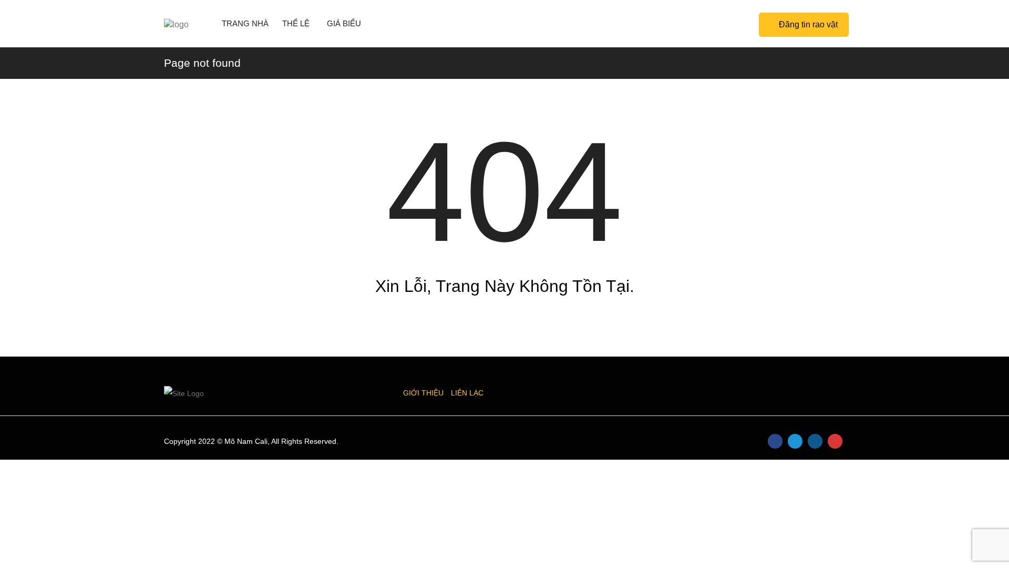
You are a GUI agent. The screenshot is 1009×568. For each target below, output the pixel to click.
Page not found (202, 63)
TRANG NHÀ (245, 23)
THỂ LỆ (296, 23)
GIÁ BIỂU (344, 23)
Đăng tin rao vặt (808, 24)
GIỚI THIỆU (423, 393)
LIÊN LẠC (467, 393)
